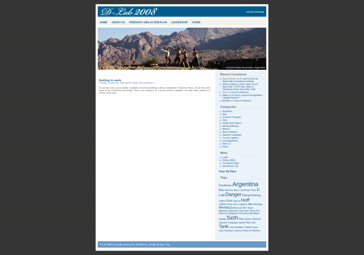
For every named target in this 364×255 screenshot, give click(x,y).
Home (103, 22)
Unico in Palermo (240, 92)
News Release (229, 132)
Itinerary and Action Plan (148, 22)
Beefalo (226, 100)
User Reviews (226, 230)
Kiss (235, 204)
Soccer (256, 218)
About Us (118, 22)
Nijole (225, 95)
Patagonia (233, 213)
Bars (224, 114)
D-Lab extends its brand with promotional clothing (240, 79)
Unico (255, 227)
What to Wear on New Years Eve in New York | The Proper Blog (240, 85)
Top (168, 244)
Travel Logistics (230, 137)
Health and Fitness (232, 123)
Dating (246, 195)
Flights (222, 201)
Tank (224, 226)
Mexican (237, 207)
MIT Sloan (248, 207)
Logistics (242, 204)
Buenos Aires (232, 190)
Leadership (179, 22)
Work (135, 83)
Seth (232, 218)
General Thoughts (231, 117)
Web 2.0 (226, 143)
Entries (228, 160)
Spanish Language (231, 135)
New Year (239, 210)
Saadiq (222, 219)
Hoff (245, 200)
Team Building (236, 227)
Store (196, 22)
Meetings (258, 204)
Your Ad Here (227, 171)
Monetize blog (226, 210)
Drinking (255, 195)
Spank (241, 222)
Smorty (248, 219)
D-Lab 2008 (131, 11)
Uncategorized (229, 140)
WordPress (141, 244)
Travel (248, 227)
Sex (241, 218)
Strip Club (251, 222)
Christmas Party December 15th (239, 89)
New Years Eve (252, 210)
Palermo (223, 213)
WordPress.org (230, 166)
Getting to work (110, 80)
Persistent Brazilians (249, 213)
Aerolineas (225, 185)
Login (225, 157)
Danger (233, 194)
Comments (230, 163)
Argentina (227, 111)
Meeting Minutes (230, 126)
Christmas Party (248, 190)
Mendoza (226, 207)
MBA (250, 204)
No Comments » (147, 83)
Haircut (236, 201)
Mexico (226, 129)
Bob (162, 244)
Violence (238, 230)
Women (256, 230)
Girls (224, 120)
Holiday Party (226, 204)
